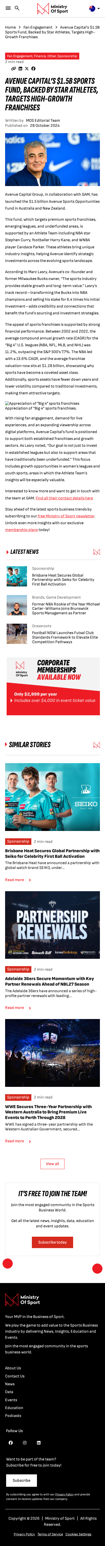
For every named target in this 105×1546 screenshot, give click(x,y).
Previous (8, 1263)
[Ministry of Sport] (52, 8)
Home (10, 27)
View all (52, 1164)
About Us (13, 1368)
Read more (14, 880)
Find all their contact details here (64, 498)
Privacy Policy (64, 1494)
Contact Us (14, 1376)
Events (11, 1400)
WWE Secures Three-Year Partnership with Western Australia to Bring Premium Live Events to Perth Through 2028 (48, 1112)
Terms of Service (50, 1534)
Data (9, 1392)
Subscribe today (52, 1242)
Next (97, 1269)
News (10, 1384)
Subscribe (21, 1480)
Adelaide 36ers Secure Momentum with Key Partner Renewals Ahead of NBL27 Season (49, 981)
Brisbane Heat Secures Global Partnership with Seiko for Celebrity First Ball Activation (52, 853)
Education (14, 1408)
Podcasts (13, 1415)
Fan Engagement (37, 27)
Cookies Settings (78, 1534)
